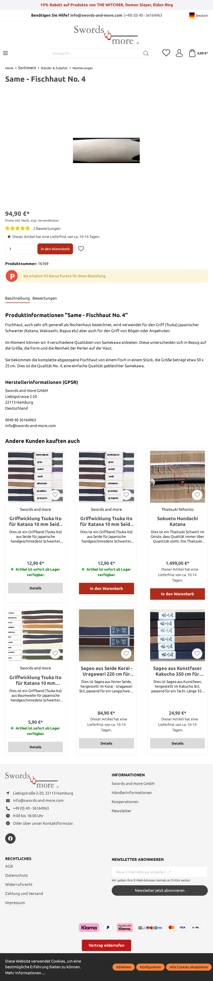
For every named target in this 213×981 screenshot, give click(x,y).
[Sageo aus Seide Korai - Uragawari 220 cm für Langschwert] (106, 635)
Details (35, 588)
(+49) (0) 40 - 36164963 (143, 15)
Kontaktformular (58, 823)
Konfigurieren (150, 967)
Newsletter (121, 811)
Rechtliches (18, 859)
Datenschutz (16, 875)
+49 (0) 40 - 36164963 (31, 808)
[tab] (17, 298)
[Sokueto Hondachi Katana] (177, 477)
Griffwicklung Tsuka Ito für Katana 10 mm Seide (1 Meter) (35, 521)
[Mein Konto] (179, 53)
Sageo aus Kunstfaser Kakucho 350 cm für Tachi (177, 671)
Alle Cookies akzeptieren (189, 967)
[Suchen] (146, 53)
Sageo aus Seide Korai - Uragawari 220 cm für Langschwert (106, 671)
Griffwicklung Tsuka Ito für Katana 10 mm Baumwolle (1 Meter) (35, 680)
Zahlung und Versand (24, 893)
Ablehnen (123, 967)
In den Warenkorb (55, 249)
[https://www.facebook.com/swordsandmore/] (10, 838)
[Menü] (5, 53)
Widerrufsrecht (18, 884)
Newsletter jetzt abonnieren (160, 890)
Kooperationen (125, 801)
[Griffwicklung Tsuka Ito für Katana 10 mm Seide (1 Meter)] (35, 477)
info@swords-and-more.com (96, 15)
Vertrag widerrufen (106, 945)
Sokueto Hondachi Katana (177, 521)
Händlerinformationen (132, 792)
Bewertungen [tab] (44, 298)
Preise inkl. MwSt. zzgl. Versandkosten (32, 220)
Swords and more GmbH (133, 783)
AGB (9, 866)
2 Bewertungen (47, 228)
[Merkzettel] (166, 53)
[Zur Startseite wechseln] (106, 34)
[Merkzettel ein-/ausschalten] (81, 249)
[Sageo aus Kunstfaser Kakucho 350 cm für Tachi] (177, 635)
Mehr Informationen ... (25, 973)
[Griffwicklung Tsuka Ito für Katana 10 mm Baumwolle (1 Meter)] (35, 635)
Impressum (15, 902)
